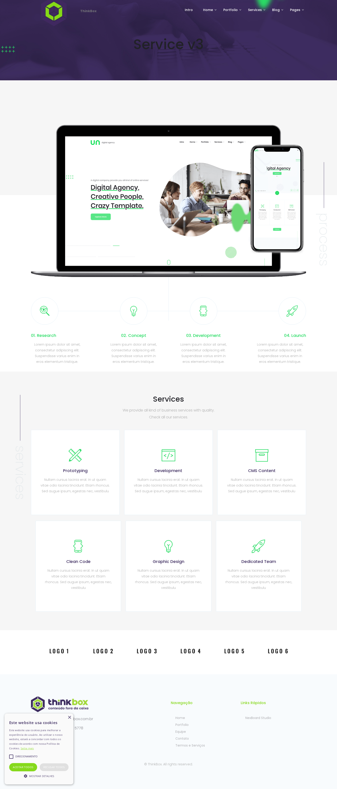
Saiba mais (27, 748)
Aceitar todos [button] (23, 767)
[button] (209, 9)
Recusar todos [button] (54, 767)
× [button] (69, 717)
